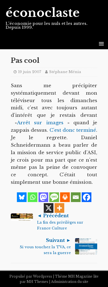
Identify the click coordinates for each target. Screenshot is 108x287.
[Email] (76, 197)
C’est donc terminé (73, 130)
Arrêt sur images (40, 123)
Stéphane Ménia (65, 71)
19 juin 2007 (29, 71)
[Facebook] (86, 197)
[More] (59, 208)
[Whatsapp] (32, 197)
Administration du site (69, 282)
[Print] (65, 197)
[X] (48, 208)
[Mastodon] (43, 197)
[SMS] (54, 197)
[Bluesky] (22, 197)
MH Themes (37, 282)
